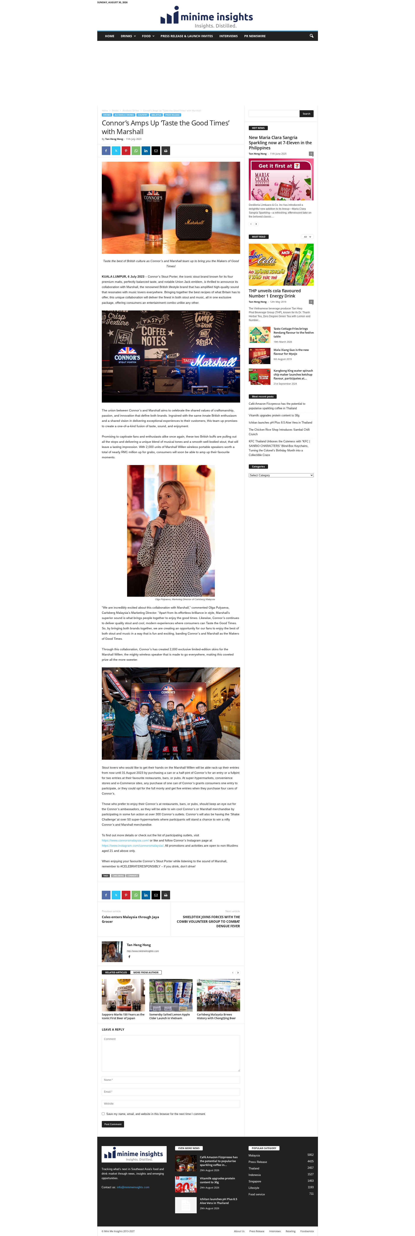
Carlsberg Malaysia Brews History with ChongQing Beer (216, 1016)
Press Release (172, 115)
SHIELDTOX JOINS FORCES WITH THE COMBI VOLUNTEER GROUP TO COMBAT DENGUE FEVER (208, 921)
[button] (311, 36)
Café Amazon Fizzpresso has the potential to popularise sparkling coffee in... (219, 1161)
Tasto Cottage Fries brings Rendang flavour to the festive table (294, 332)
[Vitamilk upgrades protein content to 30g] (186, 1184)
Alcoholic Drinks (131, 110)
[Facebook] (106, 150)
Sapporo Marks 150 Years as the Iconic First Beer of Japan (123, 1016)
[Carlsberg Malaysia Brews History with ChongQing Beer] (218, 995)
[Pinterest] (126, 150)
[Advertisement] (207, 73)
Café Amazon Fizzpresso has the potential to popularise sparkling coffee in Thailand (277, 406)
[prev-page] (233, 972)
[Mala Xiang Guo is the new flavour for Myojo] (259, 356)
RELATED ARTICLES (116, 972)
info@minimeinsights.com (133, 1187)
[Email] (156, 150)
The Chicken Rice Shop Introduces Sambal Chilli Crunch (279, 432)
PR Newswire (255, 36)
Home (109, 36)
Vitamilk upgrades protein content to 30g (274, 415)
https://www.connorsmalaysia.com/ (125, 840)
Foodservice (307, 1231)
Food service (257, 1194)
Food (146, 36)
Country (142, 115)
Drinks (126, 36)
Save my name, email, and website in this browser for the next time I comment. (156, 1114)
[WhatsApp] (136, 150)
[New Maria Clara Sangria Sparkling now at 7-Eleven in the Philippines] (281, 179)
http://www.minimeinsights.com (143, 951)
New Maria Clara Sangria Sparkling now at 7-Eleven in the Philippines (280, 143)
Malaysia (156, 115)
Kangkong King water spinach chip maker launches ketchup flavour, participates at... (293, 374)
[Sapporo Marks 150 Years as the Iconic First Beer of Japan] (123, 995)
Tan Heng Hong (114, 139)
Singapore (255, 1181)
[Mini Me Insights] (207, 17)
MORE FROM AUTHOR (145, 972)
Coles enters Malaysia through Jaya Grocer (130, 919)
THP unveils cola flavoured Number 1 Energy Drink (275, 293)
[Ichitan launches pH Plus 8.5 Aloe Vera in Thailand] (186, 1205)
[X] (116, 150)
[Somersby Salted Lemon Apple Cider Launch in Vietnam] (171, 995)
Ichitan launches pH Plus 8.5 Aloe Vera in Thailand (280, 422)
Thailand (254, 1168)
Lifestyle (254, 1188)
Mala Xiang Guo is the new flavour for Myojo (291, 352)
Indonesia (255, 1175)
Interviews (228, 36)
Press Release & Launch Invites (187, 36)
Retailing (290, 1231)
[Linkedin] (146, 150)
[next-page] (238, 972)
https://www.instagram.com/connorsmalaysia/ (132, 845)
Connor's (133, 875)
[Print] (165, 150)
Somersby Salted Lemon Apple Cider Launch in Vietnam (169, 1016)
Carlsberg (118, 875)
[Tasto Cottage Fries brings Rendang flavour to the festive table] (259, 335)
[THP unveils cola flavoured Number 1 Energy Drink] (281, 265)
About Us (239, 1231)
